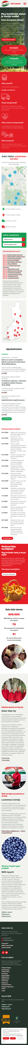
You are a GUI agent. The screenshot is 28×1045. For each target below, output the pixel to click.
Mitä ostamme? (8, 141)
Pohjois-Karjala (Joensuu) (12, 255)
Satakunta (5, 983)
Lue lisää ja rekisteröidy (9, 574)
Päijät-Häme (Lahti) (11, 269)
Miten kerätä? (7, 83)
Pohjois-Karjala (6, 967)
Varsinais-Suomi (6, 984)
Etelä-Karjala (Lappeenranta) (14, 256)
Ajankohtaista (6, 357)
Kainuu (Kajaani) (10, 264)
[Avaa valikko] (24, 3)
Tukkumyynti (6, 914)
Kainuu (4, 988)
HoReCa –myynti (7, 912)
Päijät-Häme (5, 977)
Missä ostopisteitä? (9, 103)
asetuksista (20, 1035)
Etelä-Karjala (5, 970)
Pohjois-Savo (5, 971)
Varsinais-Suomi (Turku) (12, 274)
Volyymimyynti (6, 916)
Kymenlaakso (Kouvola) (12, 262)
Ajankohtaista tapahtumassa (13, 400)
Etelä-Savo (5, 973)
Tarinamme (5, 943)
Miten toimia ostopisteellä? (12, 122)
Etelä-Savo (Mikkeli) (11, 260)
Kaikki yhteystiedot (7, 945)
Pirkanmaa (5, 981)
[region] (14, 186)
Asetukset (20, 1038)
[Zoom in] (24, 168)
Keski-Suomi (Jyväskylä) (12, 271)
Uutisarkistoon (6, 418)
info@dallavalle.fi (8, 940)
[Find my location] (24, 176)
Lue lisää (4, 373)
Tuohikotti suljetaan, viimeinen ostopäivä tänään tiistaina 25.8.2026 (14, 383)
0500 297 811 (7, 938)
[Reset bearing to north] (24, 173)
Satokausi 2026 (14, 377)
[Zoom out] (24, 171)
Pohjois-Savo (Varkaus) (12, 258)
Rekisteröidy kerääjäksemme (10, 831)
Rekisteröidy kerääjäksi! (8, 39)
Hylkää (13, 1038)
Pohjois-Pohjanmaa (7, 987)
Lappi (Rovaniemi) (11, 278)
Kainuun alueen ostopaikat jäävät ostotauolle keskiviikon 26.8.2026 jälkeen (13, 362)
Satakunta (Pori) (10, 276)
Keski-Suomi (5, 979)
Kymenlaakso (6, 975)
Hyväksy (6, 1038)
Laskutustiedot (6, 947)
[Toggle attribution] (25, 204)
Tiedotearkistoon (7, 538)
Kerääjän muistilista (7, 90)
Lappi (3, 990)
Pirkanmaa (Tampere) (12, 272)
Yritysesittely (6, 758)
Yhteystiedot (6, 760)
